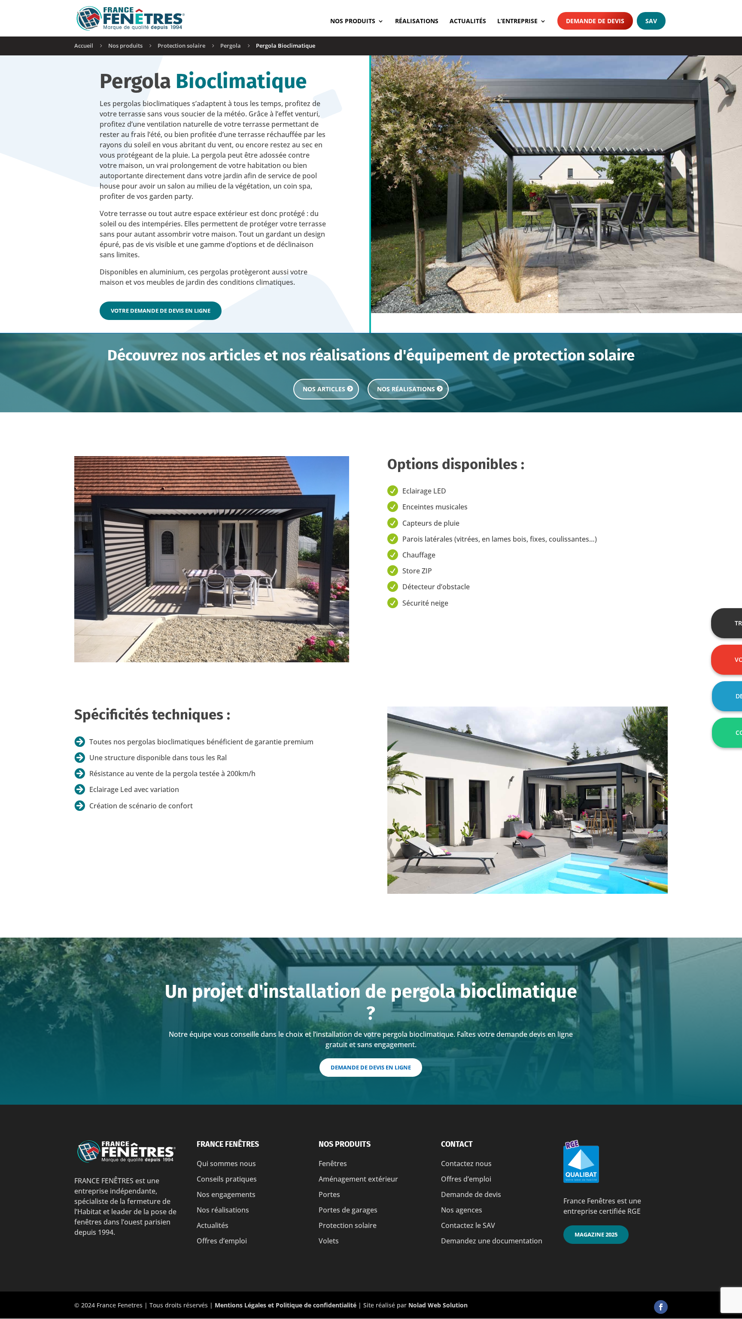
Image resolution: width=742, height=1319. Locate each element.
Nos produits (352, 21)
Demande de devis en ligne (371, 1067)
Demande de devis (595, 21)
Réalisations (416, 21)
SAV (651, 21)
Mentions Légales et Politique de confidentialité (285, 1305)
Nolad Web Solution (438, 1305)
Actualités (468, 21)
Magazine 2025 (596, 1234)
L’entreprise (517, 21)
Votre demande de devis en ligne (160, 310)
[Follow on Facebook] (661, 1307)
